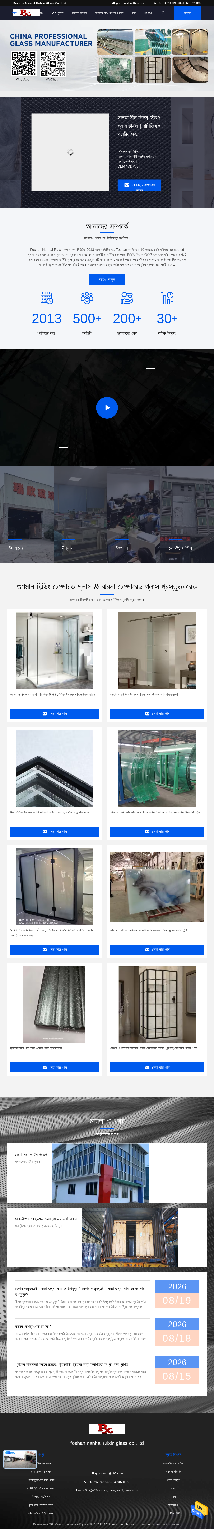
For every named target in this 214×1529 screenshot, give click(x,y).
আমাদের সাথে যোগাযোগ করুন (109, 13)
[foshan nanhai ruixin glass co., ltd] (107, 1429)
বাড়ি (14, 13)
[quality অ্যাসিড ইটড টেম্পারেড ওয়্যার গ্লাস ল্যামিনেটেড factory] (54, 1004)
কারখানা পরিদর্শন (173, 1471)
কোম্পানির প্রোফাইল (173, 1463)
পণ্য (27, 13)
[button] (86, 95)
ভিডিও (40, 13)
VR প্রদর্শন (57, 13)
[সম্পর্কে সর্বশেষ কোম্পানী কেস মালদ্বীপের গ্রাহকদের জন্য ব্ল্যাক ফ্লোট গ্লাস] (130, 1237)
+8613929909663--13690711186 (179, 3)
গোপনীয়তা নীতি (173, 1513)
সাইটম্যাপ (173, 1505)
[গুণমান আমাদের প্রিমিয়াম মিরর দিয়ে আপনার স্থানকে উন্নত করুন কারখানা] (70, 152)
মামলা (173, 1496)
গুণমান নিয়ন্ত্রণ (173, 1480)
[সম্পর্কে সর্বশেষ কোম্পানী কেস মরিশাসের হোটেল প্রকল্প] (100, 1173)
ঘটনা (134, 13)
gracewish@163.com (130, 3)
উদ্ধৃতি (187, 13)
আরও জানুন (107, 279)
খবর (173, 1488)
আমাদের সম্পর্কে (79, 13)
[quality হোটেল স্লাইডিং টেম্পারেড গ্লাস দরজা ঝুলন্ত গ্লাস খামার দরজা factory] (157, 650)
